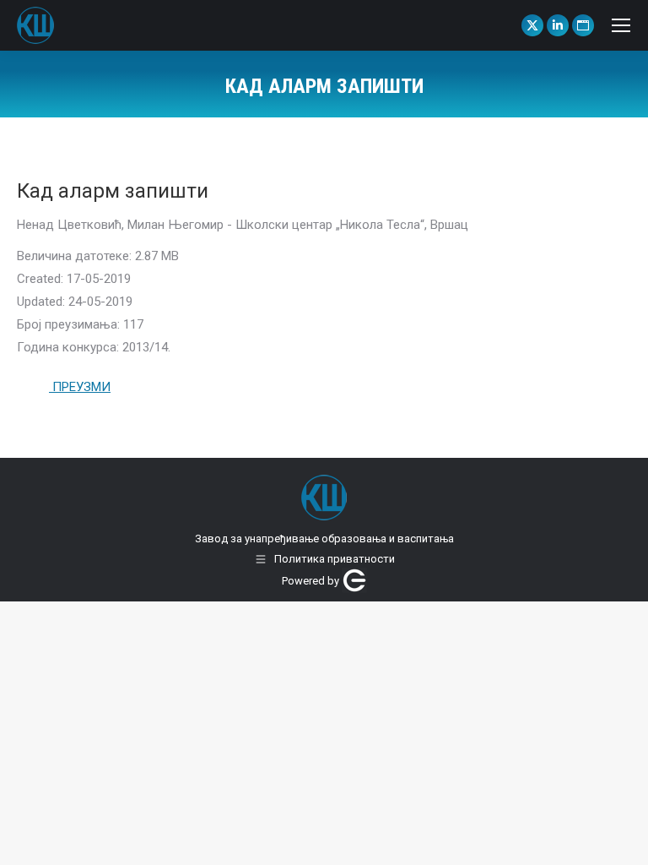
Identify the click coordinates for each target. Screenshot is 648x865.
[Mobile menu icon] (621, 25)
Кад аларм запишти (112, 191)
